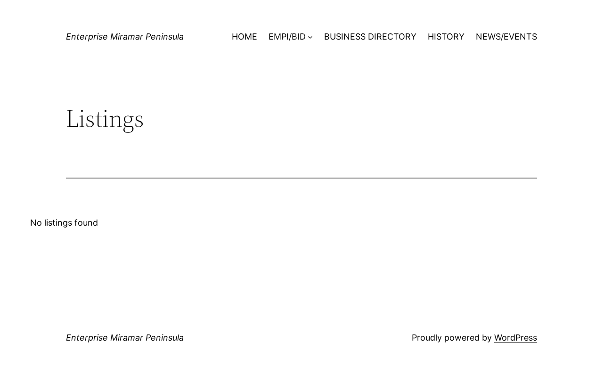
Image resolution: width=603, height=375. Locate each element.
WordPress (515, 337)
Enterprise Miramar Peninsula (125, 36)
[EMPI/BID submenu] (310, 37)
